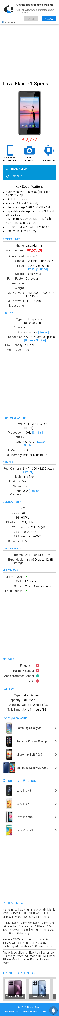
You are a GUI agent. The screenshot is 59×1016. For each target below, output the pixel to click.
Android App (11, 1011)
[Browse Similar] (35, 340)
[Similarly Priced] (37, 269)
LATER (31, 18)
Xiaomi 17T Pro (15, 996)
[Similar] (43, 332)
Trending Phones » (19, 973)
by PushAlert (10, 22)
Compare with (15, 718)
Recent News (14, 903)
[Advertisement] (29, 47)
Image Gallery (18, 168)
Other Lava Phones (19, 780)
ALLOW (49, 18)
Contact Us (48, 1011)
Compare (16, 176)
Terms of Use (30, 1011)
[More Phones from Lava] (34, 251)
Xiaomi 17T (39, 996)
